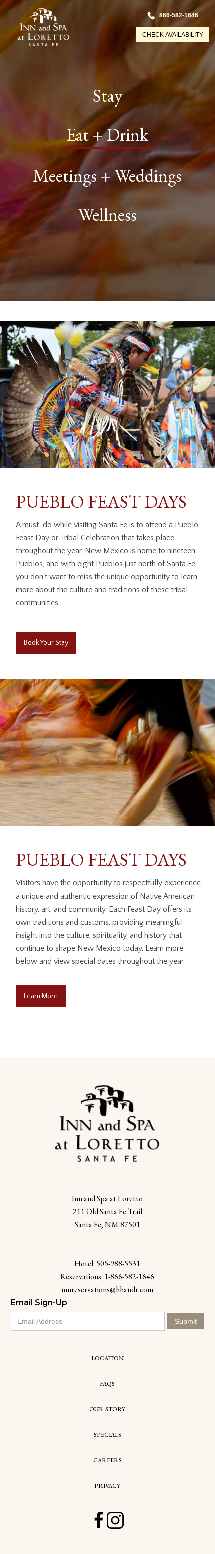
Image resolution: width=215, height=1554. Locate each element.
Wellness (107, 215)
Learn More (41, 996)
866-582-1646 (179, 15)
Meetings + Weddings (107, 175)
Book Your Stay (46, 643)
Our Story (108, 1409)
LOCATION (108, 1358)
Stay (107, 95)
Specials (108, 1435)
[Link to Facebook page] (99, 1520)
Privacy (107, 1486)
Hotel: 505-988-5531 (107, 1263)
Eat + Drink (107, 134)
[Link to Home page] (107, 1123)
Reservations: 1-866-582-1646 (107, 1276)
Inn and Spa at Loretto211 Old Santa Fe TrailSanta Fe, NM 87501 (107, 1211)
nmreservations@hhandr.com (108, 1289)
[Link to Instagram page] (115, 1520)
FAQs (107, 1384)
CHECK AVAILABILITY (173, 34)
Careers (108, 1460)
